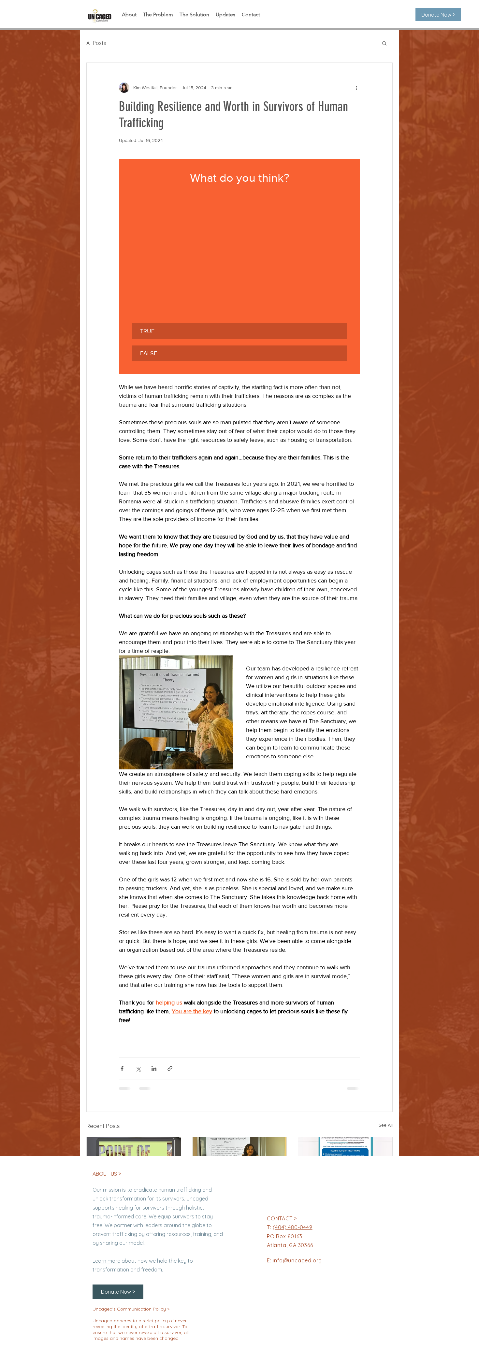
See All (386, 1125)
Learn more (106, 1260)
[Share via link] (170, 1068)
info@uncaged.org (297, 1260)
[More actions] (356, 87)
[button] (384, 43)
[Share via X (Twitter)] (138, 1068)
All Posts (96, 43)
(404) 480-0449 (292, 1227)
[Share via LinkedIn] (154, 1068)
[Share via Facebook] (122, 1068)
